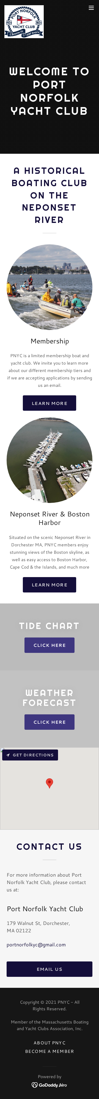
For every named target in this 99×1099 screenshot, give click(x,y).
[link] (24, 7)
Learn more (49, 403)
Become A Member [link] (49, 1051)
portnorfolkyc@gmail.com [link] (36, 944)
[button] (91, 7)
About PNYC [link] (49, 1042)
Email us (49, 969)
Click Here (49, 645)
